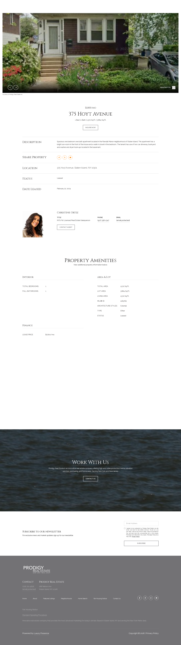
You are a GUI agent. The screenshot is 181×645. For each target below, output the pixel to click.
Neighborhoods (66, 598)
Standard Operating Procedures (34, 615)
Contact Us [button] (90, 479)
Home (24, 598)
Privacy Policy (136, 536)
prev (10, 87)
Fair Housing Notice (100, 598)
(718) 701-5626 (28, 586)
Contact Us (117, 598)
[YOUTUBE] (156, 598)
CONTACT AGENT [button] (65, 227)
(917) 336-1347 (103, 220)
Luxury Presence (41, 633)
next (15, 87)
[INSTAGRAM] (151, 598)
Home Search (82, 598)
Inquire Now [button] (90, 127)
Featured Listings (49, 598)
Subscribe (141, 543)
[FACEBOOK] (139, 598)
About (35, 598)
